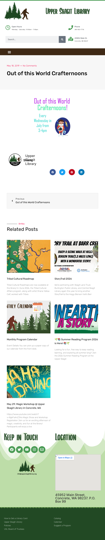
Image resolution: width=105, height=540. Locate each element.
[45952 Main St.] (70, 39)
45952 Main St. (81, 38)
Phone (77, 26)
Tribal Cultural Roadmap (21, 278)
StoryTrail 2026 (63, 278)
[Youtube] (27, 449)
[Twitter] (19, 449)
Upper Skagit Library (68, 11)
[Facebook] (11, 449)
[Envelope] (42, 449)
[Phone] (70, 27)
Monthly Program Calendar (22, 339)
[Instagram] (34, 449)
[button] (9, 52)
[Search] (62, 39)
